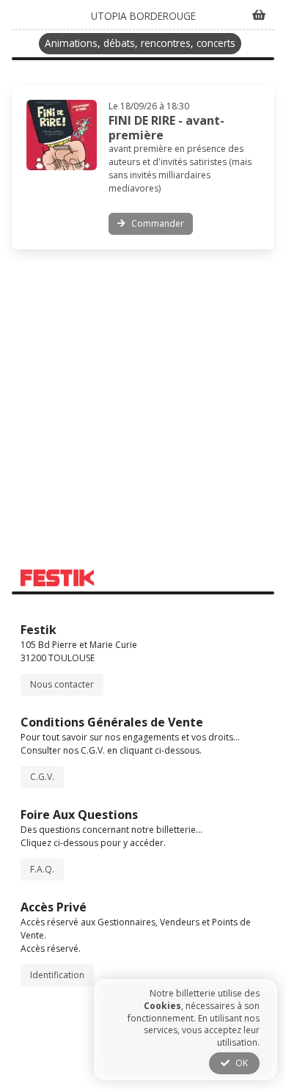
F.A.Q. (42, 869)
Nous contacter (62, 684)
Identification (57, 975)
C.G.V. (42, 777)
